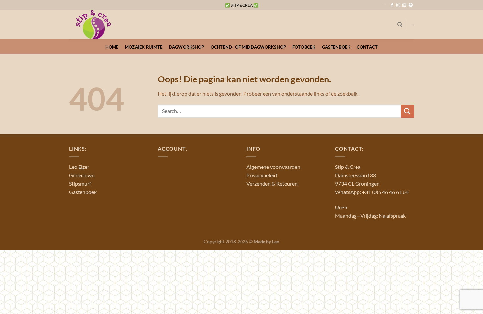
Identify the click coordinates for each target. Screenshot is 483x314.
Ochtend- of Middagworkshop (248, 47)
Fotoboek (304, 47)
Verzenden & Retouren (272, 183)
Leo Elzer (79, 167)
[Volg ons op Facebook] (392, 5)
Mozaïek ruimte (144, 47)
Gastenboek (336, 47)
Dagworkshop (186, 47)
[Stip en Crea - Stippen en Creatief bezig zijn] (102, 24)
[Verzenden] (407, 111)
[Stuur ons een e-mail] (404, 5)
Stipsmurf (80, 183)
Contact (367, 47)
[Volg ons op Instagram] (398, 5)
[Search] (399, 24)
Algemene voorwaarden (273, 167)
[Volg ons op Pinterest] (411, 5)
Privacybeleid (261, 175)
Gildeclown (82, 175)
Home (112, 47)
